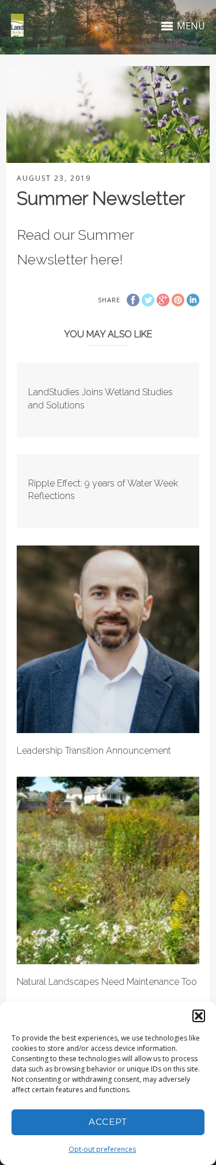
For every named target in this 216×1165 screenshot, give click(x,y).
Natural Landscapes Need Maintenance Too (107, 981)
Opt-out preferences (102, 1149)
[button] (198, 1016)
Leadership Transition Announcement (94, 750)
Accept (108, 1121)
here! (106, 259)
